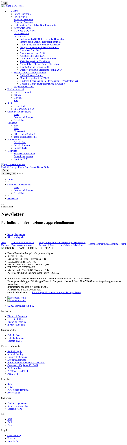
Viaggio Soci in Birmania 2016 (35, 67)
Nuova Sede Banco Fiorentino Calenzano (40, 44)
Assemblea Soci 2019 (30, 50)
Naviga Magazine (16, 234)
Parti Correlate (14, 368)
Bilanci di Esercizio (23, 19)
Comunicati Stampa (23, 117)
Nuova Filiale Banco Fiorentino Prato (38, 58)
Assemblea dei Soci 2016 (32, 55)
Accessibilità (111, 244)
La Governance (21, 33)
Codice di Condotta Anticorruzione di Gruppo (42, 83)
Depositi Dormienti (16, 359)
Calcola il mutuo (22, 145)
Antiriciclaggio (14, 351)
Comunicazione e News (19, 111)
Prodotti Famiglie (9, 167)
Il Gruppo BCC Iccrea (24, 30)
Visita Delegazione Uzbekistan (35, 61)
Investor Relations (22, 28)
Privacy (11, 438)
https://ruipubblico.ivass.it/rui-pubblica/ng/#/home (56, 292)
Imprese (17, 95)
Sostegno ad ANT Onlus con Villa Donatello (42, 39)
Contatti (33, 167)
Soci (16, 100)
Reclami (122, 244)
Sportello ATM (21, 159)
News (16, 114)
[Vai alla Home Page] (13, 164)
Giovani (18, 97)
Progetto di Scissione (24, 86)
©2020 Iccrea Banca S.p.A (20, 305)
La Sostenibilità (15, 319)
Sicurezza (12, 150)
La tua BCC (13, 11)
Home (10, 179)
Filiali (16, 128)
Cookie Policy (14, 435)
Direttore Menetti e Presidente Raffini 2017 (41, 69)
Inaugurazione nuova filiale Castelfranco (39, 47)
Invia (4, 3)
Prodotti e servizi (15, 89)
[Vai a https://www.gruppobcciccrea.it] (12, 5)
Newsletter (19, 120)
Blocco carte (20, 131)
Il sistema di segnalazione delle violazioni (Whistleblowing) (49, 81)
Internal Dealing (15, 354)
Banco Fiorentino (22, 14)
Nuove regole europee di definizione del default (73, 244)
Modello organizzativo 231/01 (34, 78)
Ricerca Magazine (16, 237)
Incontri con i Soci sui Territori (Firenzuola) (41, 41)
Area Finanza (5, 244)
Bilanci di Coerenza (23, 22)
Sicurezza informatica (24, 153)
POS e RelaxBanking (24, 134)
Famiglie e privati (22, 92)
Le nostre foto (20, 36)
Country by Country (17, 357)
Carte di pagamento (23, 156)
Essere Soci (19, 106)
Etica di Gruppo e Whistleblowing (30, 72)
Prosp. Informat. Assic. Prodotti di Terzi (50, 244)
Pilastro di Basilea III (17, 371)
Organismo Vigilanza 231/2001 (22, 365)
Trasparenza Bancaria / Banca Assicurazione (22, 244)
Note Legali (13, 441)
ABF (9, 419)
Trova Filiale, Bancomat (25, 136)
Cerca (5, 170)
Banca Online (44, 167)
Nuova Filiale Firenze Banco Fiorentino (39, 64)
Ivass (9, 425)
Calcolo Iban (20, 142)
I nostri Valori (20, 16)
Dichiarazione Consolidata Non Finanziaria (35, 25)
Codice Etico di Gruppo (31, 75)
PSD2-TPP (12, 373)
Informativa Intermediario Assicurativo (26, 362)
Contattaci (12, 122)
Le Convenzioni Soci (24, 109)
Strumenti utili (14, 139)
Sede (16, 125)
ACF (9, 422)
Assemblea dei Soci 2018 (32, 53)
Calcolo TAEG (21, 148)
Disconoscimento (96, 244)
